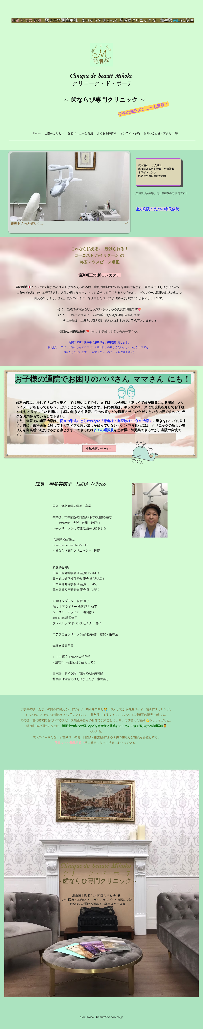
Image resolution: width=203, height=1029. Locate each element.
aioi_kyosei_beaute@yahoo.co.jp (101, 1017)
